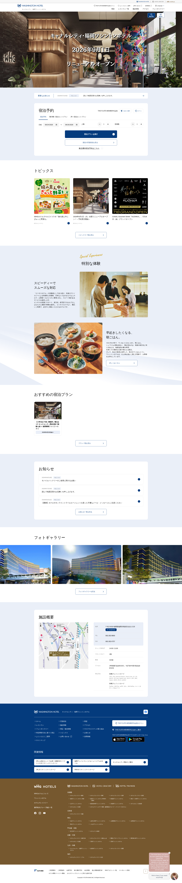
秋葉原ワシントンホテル (117, 798)
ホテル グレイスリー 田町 (96, 795)
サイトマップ (40, 740)
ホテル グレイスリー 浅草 (117, 795)
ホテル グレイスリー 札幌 (76, 814)
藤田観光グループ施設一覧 (43, 807)
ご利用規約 (61, 870)
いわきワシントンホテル (96, 824)
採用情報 (87, 736)
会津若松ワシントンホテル (137, 821)
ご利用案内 (52, 870)
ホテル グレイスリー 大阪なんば (98, 838)
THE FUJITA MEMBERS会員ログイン (131, 723)
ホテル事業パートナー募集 (57, 873)
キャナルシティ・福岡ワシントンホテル (78, 849)
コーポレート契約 (124, 870)
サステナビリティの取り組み (94, 729)
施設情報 (136, 9)
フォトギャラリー (158, 9)
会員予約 (69, 870)
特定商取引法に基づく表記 (45, 733)
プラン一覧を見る (84, 443)
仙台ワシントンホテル (76, 821)
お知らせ (87, 733)
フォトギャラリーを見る (86, 591)
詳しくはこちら (114, 363)
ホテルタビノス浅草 (75, 807)
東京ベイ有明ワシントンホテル (139, 798)
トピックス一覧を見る (86, 235)
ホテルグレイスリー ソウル (77, 857)
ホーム (38, 721)
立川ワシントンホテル (76, 803)
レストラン (40, 725)
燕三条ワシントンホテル (76, 831)
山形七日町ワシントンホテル (97, 821)
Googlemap (112, 629)
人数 (83, 124)
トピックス (64, 733)
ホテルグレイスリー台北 (96, 857)
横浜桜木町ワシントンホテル (97, 803)
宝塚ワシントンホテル (96, 841)
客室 (113, 9)
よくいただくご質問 (43, 736)
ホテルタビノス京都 (75, 841)
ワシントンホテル (40, 798)
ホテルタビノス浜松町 (136, 803)
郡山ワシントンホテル (76, 824)
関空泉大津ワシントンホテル (138, 838)
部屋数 (117, 124)
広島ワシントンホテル (116, 841)
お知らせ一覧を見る (85, 512)
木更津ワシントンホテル (117, 803)
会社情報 (87, 870)
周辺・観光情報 (65, 729)
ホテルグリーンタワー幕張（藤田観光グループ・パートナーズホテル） (108, 807)
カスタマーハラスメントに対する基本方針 (79, 873)
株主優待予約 (78, 870)
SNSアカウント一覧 (111, 870)
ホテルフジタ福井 (94, 831)
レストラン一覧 (123, 9)
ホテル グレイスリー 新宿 (137, 795)
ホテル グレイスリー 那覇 (117, 848)
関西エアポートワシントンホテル (119, 838)
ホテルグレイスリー (41, 803)
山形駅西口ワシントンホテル (118, 821)
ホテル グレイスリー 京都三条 (78, 838)
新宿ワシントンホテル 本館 (77, 798)
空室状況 (63, 721)
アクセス (146, 9)
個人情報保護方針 (97, 870)
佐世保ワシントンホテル (96, 848)
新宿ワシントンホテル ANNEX (98, 799)
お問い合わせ (64, 736)
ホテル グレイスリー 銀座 (76, 795)
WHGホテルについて (41, 793)
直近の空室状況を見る (90, 142)
